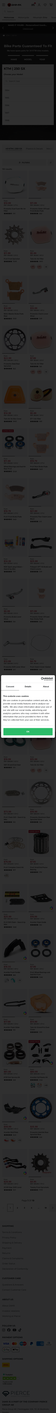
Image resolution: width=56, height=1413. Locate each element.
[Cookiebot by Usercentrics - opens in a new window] (41, 679)
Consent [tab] (10, 686)
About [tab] (46, 686)
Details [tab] (28, 686)
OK (27, 731)
